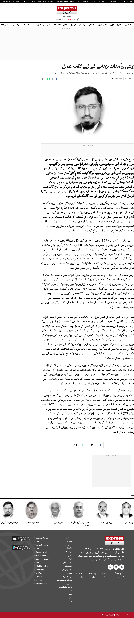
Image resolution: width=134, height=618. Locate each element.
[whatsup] (83, 445)
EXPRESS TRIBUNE (8, 2)
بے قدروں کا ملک (106, 522)
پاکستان (92, 24)
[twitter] (92, 445)
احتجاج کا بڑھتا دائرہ (34, 522)
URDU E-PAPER (21, 2)
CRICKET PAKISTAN (97, 2)
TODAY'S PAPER (111, 2)
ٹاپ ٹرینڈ (72, 24)
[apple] (20, 538)
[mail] (75, 445)
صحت (30, 24)
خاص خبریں (102, 24)
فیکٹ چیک (39, 24)
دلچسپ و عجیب (19, 24)
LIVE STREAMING (62, 2)
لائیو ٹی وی (68, 19)
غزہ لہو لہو (68, 545)
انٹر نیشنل (82, 24)
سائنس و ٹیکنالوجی (65, 587)
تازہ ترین (119, 24)
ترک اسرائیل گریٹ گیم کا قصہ (79, 524)
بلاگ (70, 590)
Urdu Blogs (39, 569)
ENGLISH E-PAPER (35, 2)
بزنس (70, 594)
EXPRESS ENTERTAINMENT (79, 2)
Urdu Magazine (41, 566)
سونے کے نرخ (67, 576)
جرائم (70, 601)
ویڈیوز (70, 597)
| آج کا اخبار (74, 19)
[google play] (20, 547)
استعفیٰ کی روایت (59, 522)
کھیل (112, 24)
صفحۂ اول (129, 24)
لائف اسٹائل (51, 24)
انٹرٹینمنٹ (62, 24)
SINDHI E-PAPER (49, 2)
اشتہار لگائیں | (60, 19)
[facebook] (100, 445)
